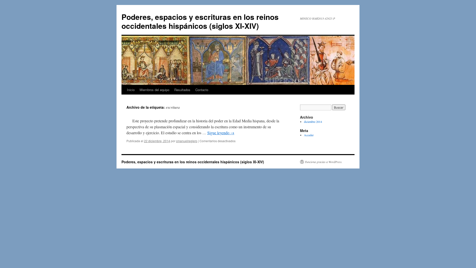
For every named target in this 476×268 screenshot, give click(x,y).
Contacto (201, 89)
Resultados (182, 89)
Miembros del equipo (154, 89)
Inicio (131, 89)
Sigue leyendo (220, 132)
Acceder (309, 135)
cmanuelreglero (186, 141)
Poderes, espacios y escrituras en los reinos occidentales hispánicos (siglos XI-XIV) (200, 21)
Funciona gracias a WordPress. (323, 162)
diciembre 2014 (313, 122)
